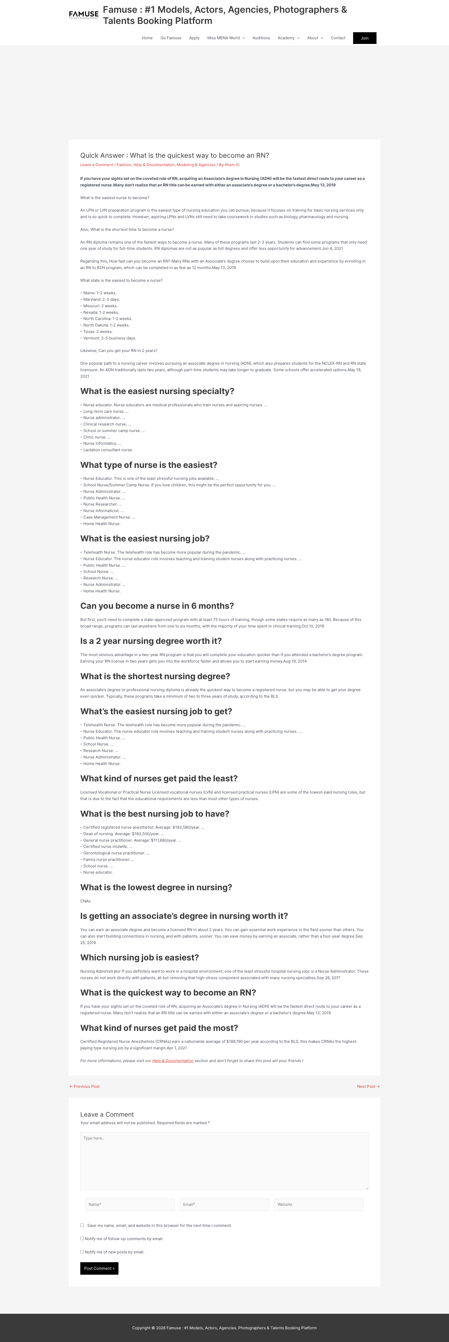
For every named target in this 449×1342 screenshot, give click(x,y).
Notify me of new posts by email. (114, 1251)
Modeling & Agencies (196, 164)
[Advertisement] (224, 85)
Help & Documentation (154, 164)
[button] (242, 38)
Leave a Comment (96, 164)
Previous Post (84, 1086)
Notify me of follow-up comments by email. (124, 1238)
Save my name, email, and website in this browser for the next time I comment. (159, 1225)
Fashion (124, 164)
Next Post (368, 1086)
